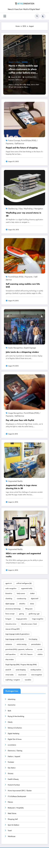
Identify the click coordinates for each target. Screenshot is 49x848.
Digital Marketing (13, 733)
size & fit (8, 670)
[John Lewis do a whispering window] (24, 326)
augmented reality (15, 481)
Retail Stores (12, 813)
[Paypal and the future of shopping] (24, 119)
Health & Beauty (13, 779)
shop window (9, 659)
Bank (9, 711)
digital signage (30, 347)
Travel (10, 830)
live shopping (33, 639)
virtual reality (9, 675)
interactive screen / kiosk (29, 624)
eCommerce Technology (13, 609)
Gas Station (12, 768)
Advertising (11, 699)
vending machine (35, 670)
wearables (28, 680)
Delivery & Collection (15, 728)
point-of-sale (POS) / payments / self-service (19, 649)
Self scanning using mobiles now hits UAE (23, 285)
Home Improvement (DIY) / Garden (20, 790)
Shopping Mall (13, 819)
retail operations (10, 654)
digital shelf (34, 598)
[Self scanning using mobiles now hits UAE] (24, 255)
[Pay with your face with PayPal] (24, 392)
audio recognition (15, 347)
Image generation (21, 619)
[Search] (37, 16)
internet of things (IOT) (12, 629)
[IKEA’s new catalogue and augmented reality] (24, 528)
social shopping (20, 670)
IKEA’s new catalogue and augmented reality (23, 555)
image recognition (15, 413)
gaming (21, 614)
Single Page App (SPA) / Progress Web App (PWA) (21, 665)
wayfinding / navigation (33, 208)
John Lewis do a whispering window (22, 352)
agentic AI (8, 583)
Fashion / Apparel (14, 756)
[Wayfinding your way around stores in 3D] (24, 187)
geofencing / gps (15, 208)
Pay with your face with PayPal (20, 420)
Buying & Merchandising (16, 716)
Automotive (11, 705)
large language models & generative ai (17, 634)
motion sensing (21, 644)
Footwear (11, 762)
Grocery (10, 773)
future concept (14, 140)
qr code (40, 649)
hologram (8, 619)
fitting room (29, 609)
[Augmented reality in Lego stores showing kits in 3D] (24, 460)
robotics (40, 654)
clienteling (8, 598)
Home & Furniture (14, 785)
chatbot (32, 593)
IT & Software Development (17, 796)
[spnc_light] (43, 16)
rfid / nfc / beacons (26, 654)
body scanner (21, 593)
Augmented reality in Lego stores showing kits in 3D (21, 487)
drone (32, 604)
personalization (36, 644)
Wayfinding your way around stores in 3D (23, 214)
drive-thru (22, 604)
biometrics (8, 593)
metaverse (8, 644)
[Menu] (5, 16)
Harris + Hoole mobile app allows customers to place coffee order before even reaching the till (23, 69)
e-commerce (12, 745)
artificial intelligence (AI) (23, 583)
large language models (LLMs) (14, 639)
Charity (10, 722)
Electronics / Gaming (15, 750)
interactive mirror (10, 624)
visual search (22, 675)
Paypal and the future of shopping (22, 147)
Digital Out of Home (14, 739)
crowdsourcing (21, 598)
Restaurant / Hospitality (14, 62)
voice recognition (36, 675)
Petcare (10, 802)
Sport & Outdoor (13, 825)
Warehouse (11, 836)
